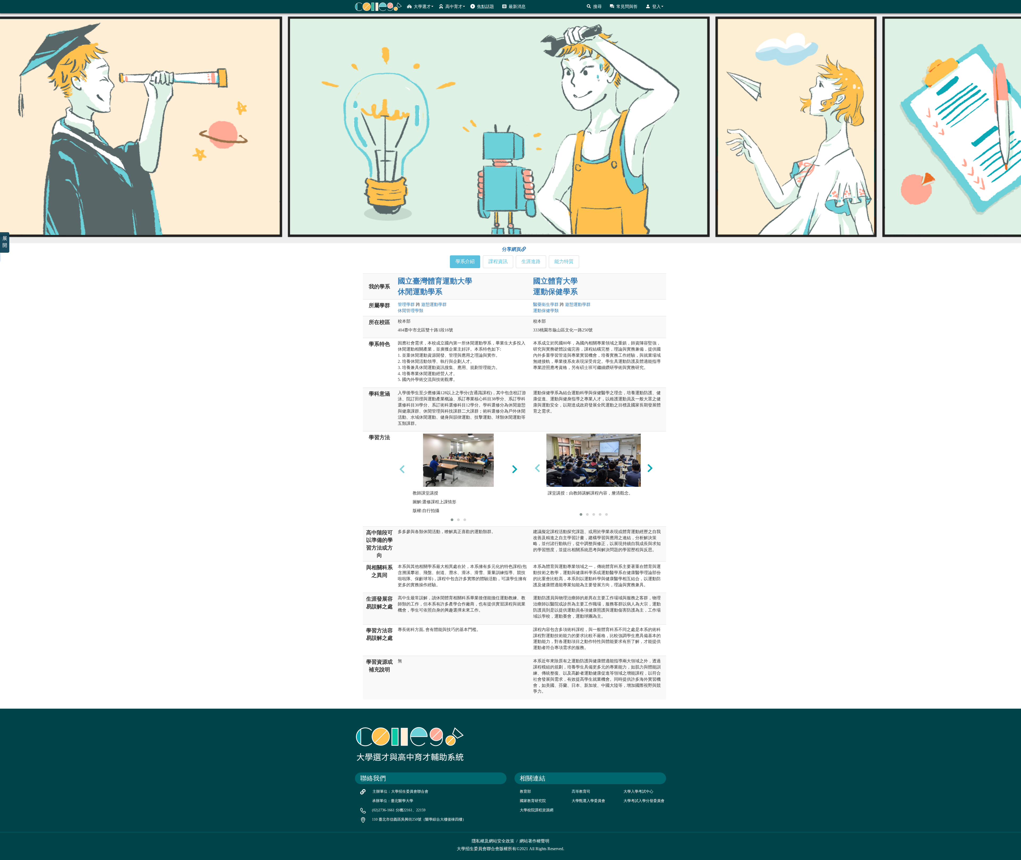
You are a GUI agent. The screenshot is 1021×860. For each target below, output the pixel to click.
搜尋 (597, 6)
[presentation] (402, 469)
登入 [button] (656, 6)
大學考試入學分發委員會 (644, 801)
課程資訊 (498, 261)
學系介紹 (465, 261)
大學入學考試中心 (638, 791)
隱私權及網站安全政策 (493, 841)
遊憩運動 (434, 304)
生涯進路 (531, 261)
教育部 (525, 791)
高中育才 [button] (453, 6)
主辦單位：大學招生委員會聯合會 (400, 791)
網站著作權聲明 (534, 841)
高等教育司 (581, 791)
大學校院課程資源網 (536, 810)
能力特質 (564, 261)
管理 (406, 304)
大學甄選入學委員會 (588, 801)
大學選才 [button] (422, 6)
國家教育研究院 (533, 801)
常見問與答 (627, 6)
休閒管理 (410, 310)
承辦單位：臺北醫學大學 (392, 801)
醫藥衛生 (546, 304)
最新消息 (517, 6)
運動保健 (546, 310)
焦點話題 (485, 6)
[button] (452, 519)
